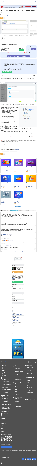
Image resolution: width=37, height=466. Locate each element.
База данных (5, 387)
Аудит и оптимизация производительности (6, 405)
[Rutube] (35, 459)
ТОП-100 (4, 373)
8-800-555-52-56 (5, 442)
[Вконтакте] (25, 459)
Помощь (2, 428)
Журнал (4, 365)
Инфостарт (17, 149)
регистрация (17, 251)
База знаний (5, 378)
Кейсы (16, 391)
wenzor (4, 240)
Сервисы (16, 388)
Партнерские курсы (31, 374)
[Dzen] (30, 459)
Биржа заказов (6, 415)
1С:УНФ (28, 384)
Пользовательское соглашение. (7, 453)
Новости (4, 367)
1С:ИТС (16, 386)
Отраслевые (17, 403)
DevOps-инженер (30, 373)
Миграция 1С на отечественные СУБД (6, 408)
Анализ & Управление (18, 366)
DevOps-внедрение (6, 400)
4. (1, 240)
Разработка (4, 386)
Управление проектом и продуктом (19, 372)
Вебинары (17, 394)
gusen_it (4, 234)
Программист (14, 311)
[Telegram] (23, 459)
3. (1, 234)
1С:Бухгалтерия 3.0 (15, 320)
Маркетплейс (30, 377)
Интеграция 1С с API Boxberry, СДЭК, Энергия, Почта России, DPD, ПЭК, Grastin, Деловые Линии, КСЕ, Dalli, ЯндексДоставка (5, 170)
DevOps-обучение (6, 396)
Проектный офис (31, 399)
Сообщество (5, 392)
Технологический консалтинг (5, 402)
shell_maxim (5, 212)
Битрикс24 (7, 151)
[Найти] (35, 362)
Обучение (29, 365)
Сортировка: (24, 210)
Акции (16, 384)
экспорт (15, 151)
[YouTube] (33, 459)
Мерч (3, 418)
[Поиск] (4, 2)
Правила (2, 426)
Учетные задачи (5, 382)
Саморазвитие (18, 379)
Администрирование (6, 389)
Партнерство (17, 392)
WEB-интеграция (15, 308)
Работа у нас (3, 429)
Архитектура (17, 377)
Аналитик (29, 368)
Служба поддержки (6, 434)
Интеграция (4, 390)
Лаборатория (5, 395)
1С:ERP (28, 380)
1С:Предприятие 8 (15, 317)
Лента (3, 370)
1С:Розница (29, 387)
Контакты (3, 431)
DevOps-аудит (5, 398)
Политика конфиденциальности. (21, 453)
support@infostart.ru (5, 444)
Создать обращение (6, 446)
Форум (4, 416)
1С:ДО (28, 390)
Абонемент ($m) (15, 337)
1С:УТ (28, 385)
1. (1, 212)
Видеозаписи (5, 413)
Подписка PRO (5, 379)
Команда (16, 374)
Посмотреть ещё (18, 206)
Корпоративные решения (19, 398)
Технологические (18, 406)
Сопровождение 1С (19, 382)
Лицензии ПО (17, 401)
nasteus (4, 245)
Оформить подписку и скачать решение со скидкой (18, 56)
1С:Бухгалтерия (30, 379)
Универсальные (30, 392)
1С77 (28, 395)
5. (1, 245)
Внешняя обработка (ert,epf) (17, 314)
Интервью (4, 372)
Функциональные (5, 381)
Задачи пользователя (6, 384)
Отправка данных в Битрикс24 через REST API (17, 11)
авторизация (23, 251)
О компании (4, 422)
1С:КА (28, 382)
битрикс (3, 151)
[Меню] (2, 2)
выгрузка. (11, 151)
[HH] (28, 459)
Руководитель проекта (30, 371)
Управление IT (18, 376)
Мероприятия (5, 411)
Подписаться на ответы (5, 210)
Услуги (16, 389)
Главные (4, 368)
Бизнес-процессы (18, 369)
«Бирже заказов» (12, 61)
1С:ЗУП (28, 388)
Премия (4, 375)
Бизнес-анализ (18, 368)
